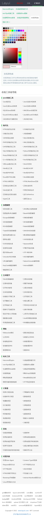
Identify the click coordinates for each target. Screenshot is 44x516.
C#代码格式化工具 (9, 146)
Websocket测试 (8, 333)
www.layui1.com (23, 510)
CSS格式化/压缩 (28, 129)
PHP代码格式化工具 (10, 142)
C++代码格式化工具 (9, 160)
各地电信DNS (7, 341)
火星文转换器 (27, 288)
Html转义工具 (7, 168)
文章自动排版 (27, 279)
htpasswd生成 (28, 244)
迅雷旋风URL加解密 (10, 213)
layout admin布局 (18, 493)
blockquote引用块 (29, 499)
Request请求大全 (9, 464)
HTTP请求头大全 (29, 464)
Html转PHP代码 (8, 173)
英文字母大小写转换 (10, 314)
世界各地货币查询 (9, 441)
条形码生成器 (7, 248)
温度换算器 (27, 409)
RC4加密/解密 (7, 226)
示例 (28, 3)
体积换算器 (27, 401)
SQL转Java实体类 (9, 110)
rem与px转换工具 (8, 13)
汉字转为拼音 (7, 288)
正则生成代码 (27, 186)
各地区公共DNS (28, 337)
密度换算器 (7, 422)
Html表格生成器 (28, 177)
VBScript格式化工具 (9, 164)
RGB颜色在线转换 (29, 322)
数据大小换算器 (28, 418)
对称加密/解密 (28, 217)
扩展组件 (37, 3)
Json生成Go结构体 (29, 106)
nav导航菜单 (28, 496)
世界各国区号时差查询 (30, 441)
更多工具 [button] (6, 22)
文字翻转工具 (7, 301)
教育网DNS (7, 350)
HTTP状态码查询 (29, 382)
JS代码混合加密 (8, 138)
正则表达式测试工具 (10, 186)
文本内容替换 (7, 292)
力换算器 (26, 422)
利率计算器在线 (8, 392)
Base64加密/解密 (29, 213)
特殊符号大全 (27, 450)
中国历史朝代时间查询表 (11, 450)
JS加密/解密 (27, 133)
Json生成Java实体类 (10, 106)
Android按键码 (28, 265)
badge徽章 (5, 499)
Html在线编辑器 (8, 279)
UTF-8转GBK (27, 252)
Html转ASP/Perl (28, 173)
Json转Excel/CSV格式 (30, 115)
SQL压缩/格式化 (28, 138)
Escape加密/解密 (9, 217)
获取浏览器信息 (28, 333)
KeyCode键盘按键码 (10, 265)
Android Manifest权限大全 (32, 477)
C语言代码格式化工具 (30, 155)
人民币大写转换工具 (30, 314)
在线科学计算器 (8, 396)
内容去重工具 (27, 301)
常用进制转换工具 (9, 322)
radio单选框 (6, 496)
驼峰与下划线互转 (9, 309)
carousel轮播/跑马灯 (25, 505)
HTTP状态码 (7, 469)
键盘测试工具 (7, 270)
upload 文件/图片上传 (21, 502)
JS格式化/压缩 (8, 133)
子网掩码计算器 (28, 392)
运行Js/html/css (28, 194)
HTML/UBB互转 (8, 181)
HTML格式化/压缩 (9, 129)
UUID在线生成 (28, 239)
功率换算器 (27, 405)
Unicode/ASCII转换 (9, 257)
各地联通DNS (27, 341)
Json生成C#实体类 (29, 102)
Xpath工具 (6, 199)
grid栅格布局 (6, 493)
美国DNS (26, 350)
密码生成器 (7, 239)
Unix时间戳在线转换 (30, 318)
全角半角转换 (27, 309)
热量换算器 (7, 401)
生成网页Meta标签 (9, 18)
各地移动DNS (7, 346)
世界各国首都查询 (29, 437)
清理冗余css (27, 199)
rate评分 (14, 505)
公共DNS (6, 337)
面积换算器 (27, 396)
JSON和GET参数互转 (10, 119)
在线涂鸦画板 (7, 433)
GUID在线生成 (8, 244)
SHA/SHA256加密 (29, 231)
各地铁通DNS (27, 346)
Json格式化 (7, 102)
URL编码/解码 (7, 261)
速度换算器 (27, 414)
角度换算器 (7, 418)
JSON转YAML (28, 119)
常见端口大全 (27, 473)
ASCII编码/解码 (28, 257)
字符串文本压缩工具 (30, 305)
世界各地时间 (7, 437)
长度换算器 (7, 409)
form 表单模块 (7, 502)
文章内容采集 (7, 283)
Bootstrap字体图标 (9, 477)
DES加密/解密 (28, 222)
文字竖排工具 (27, 296)
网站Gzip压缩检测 (29, 373)
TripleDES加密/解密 (9, 231)
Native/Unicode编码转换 (31, 261)
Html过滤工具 (7, 190)
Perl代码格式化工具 (30, 160)
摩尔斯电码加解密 (29, 235)
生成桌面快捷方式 (22, 9)
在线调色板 (35, 18)
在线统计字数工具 (9, 296)
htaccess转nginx (8, 9)
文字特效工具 (7, 305)
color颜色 (30, 493)
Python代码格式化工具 (31, 151)
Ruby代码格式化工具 (10, 155)
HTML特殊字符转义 (9, 473)
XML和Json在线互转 (30, 110)
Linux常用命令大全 (9, 482)
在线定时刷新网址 (23, 18)
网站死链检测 (7, 377)
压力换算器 (7, 405)
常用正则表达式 (28, 190)
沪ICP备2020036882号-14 (22, 514)
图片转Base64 (8, 252)
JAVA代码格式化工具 (30, 146)
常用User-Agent (8, 460)
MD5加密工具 (7, 209)
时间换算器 (7, 414)
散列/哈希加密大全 (9, 235)
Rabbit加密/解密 (28, 226)
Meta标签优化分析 (29, 377)
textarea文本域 (17, 496)
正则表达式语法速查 (10, 194)
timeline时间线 (16, 499)
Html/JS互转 (27, 164)
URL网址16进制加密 (30, 209)
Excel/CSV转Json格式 (10, 115)
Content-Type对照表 (30, 460)
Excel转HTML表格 (9, 177)
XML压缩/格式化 (28, 142)
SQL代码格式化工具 (10, 151)
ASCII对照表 (27, 469)
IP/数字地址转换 (28, 248)
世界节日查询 (7, 446)
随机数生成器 (7, 318)
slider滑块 (5, 505)
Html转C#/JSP (28, 168)
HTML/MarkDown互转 (30, 181)
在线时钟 (26, 433)
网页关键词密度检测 (10, 382)
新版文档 (20, 3)
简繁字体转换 (27, 283)
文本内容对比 (27, 292)
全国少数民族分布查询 (30, 446)
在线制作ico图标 (21, 13)
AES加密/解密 (7, 222)
